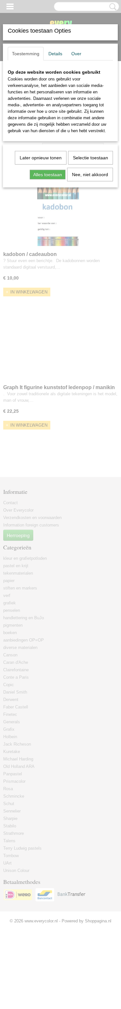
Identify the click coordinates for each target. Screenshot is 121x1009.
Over (76, 53)
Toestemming (25, 53)
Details (55, 53)
